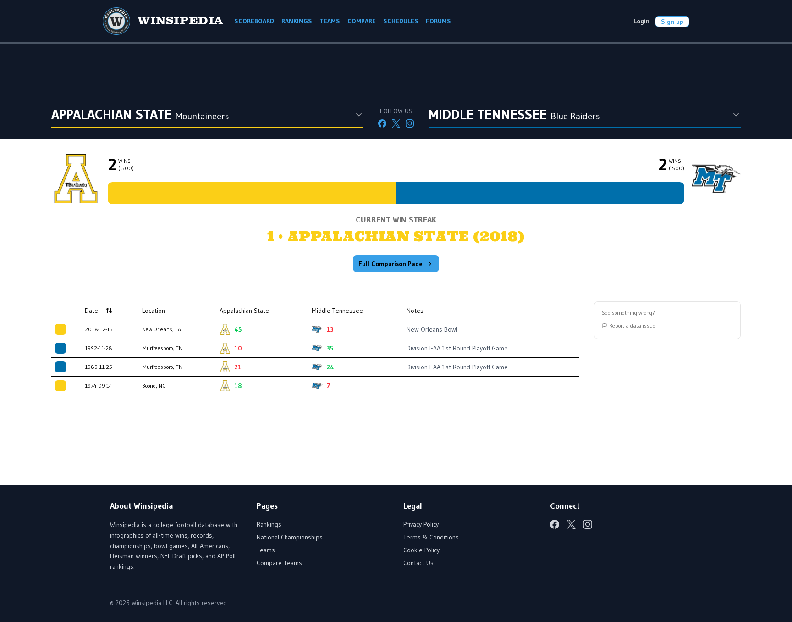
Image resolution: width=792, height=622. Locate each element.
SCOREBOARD (254, 21)
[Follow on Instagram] (410, 123)
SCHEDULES (400, 21)
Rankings (269, 524)
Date (91, 310)
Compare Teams (279, 563)
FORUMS (438, 21)
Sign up (672, 21)
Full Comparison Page (390, 264)
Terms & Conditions (431, 537)
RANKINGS (296, 21)
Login (641, 21)
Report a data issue (632, 325)
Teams (266, 550)
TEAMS (329, 21)
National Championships (290, 537)
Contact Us (418, 563)
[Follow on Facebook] (382, 123)
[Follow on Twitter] (396, 123)
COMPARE (361, 21)
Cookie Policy (421, 550)
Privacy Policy (421, 524)
